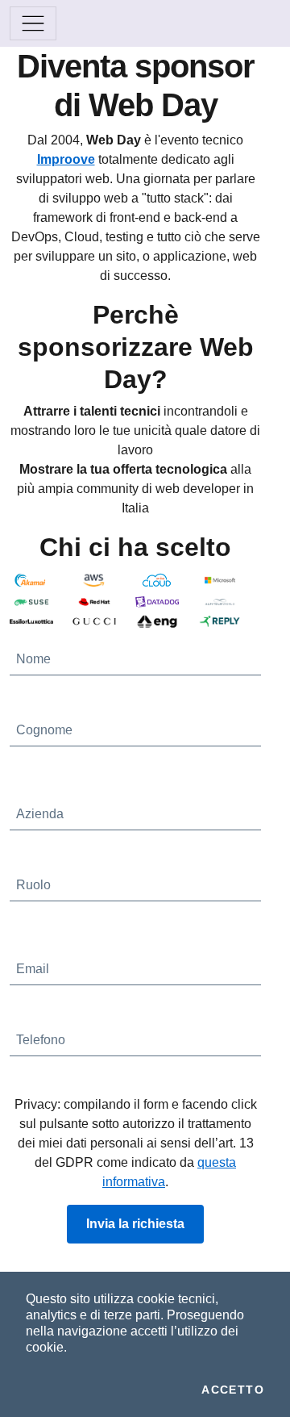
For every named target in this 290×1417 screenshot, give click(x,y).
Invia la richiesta (135, 1224)
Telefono (40, 1040)
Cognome (44, 730)
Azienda (40, 814)
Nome (33, 659)
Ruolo (33, 885)
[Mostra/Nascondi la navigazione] (33, 23)
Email (32, 969)
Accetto (232, 1389)
